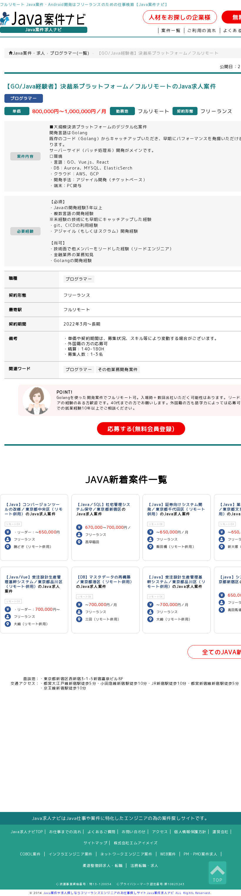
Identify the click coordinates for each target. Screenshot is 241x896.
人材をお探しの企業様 (180, 17)
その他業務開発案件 (118, 369)
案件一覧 (171, 30)
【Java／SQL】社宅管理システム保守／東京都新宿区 (103, 506)
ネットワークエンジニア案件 (126, 854)
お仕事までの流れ (65, 831)
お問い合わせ (134, 831)
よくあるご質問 (102, 831)
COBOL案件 (30, 854)
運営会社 (220, 831)
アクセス (160, 831)
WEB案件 (168, 854)
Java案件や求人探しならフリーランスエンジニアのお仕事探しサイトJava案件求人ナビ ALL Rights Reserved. (127, 893)
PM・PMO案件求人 (200, 854)
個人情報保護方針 (190, 831)
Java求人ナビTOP (27, 831)
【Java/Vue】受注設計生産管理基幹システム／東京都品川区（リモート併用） (34, 582)
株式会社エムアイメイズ (136, 842)
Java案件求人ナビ (43, 29)
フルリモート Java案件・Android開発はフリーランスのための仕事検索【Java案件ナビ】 (84, 4)
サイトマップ (95, 842)
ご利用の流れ (202, 30)
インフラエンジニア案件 (70, 854)
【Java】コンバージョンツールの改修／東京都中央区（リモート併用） (34, 509)
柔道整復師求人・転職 (103, 865)
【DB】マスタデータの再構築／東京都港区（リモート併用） (105, 579)
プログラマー (79, 279)
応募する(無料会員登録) (141, 428)
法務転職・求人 (144, 865)
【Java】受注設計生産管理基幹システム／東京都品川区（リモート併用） (176, 582)
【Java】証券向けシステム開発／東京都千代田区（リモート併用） (176, 509)
